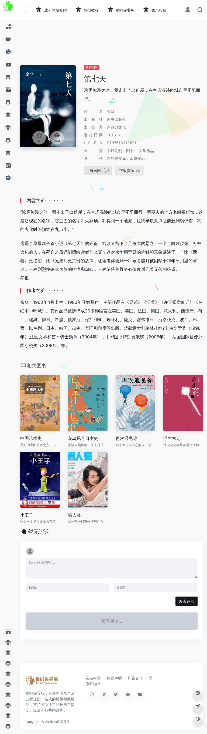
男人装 (74, 515)
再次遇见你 (126, 438)
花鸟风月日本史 (83, 438)
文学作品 (146, 150)
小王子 (26, 515)
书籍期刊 (91, 68)
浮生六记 (172, 438)
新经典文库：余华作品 (126, 158)
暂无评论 (39, 531)
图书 (130, 150)
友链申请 (93, 678)
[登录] (188, 10)
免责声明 (114, 678)
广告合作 (135, 678)
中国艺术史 (31, 438)
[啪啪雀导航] (42, 682)
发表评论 (186, 601)
